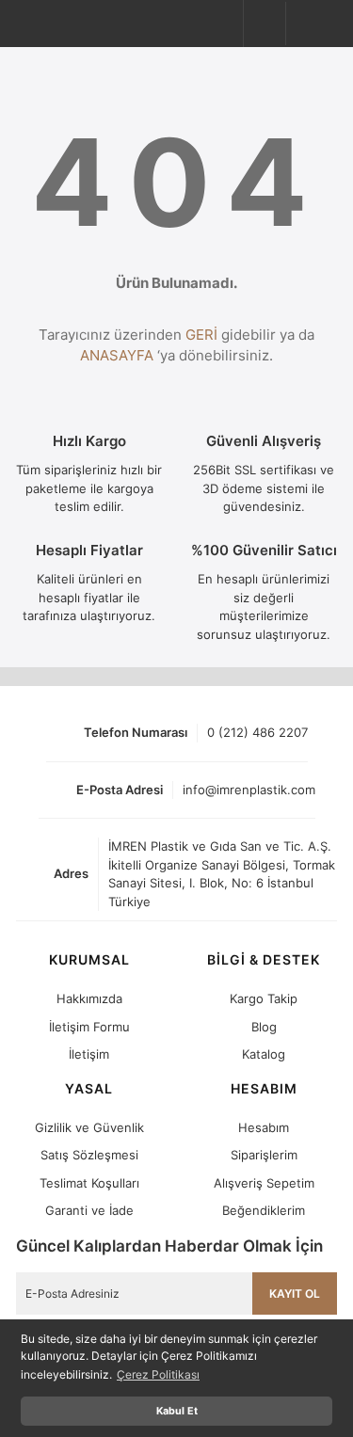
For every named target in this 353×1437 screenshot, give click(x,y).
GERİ (201, 334)
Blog (264, 1026)
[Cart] (313, 21)
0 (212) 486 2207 (257, 732)
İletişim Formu (89, 1026)
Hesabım (263, 1127)
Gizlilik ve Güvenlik (89, 1127)
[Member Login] (267, 23)
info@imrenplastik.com (249, 789)
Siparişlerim (264, 1154)
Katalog (263, 1054)
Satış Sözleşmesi (89, 1154)
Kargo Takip (263, 998)
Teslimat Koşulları (89, 1182)
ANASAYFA (116, 355)
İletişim (89, 1054)
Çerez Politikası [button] (158, 1374)
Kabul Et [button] (177, 1411)
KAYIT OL (294, 1293)
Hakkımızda (89, 998)
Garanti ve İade (89, 1210)
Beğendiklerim (263, 1210)
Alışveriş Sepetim (264, 1182)
